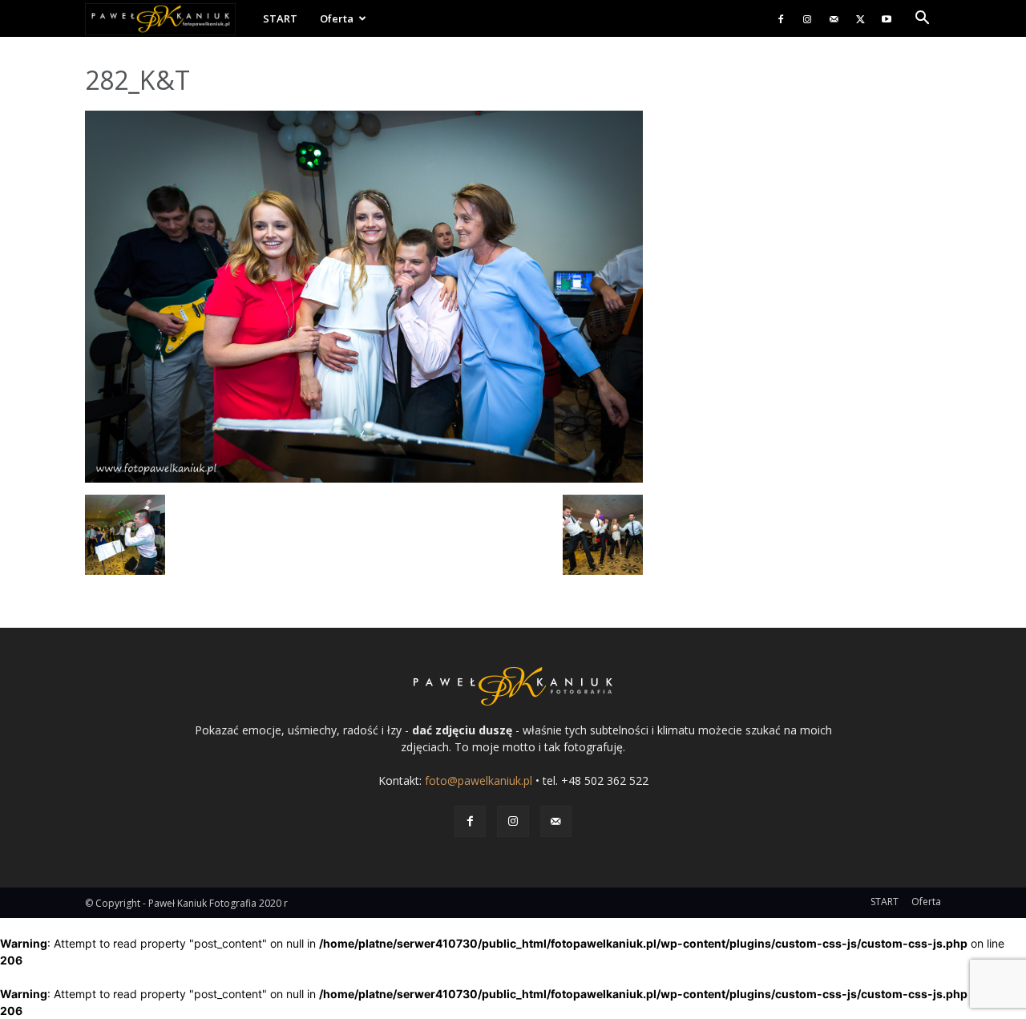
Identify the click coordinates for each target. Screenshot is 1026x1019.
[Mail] (834, 18)
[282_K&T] (364, 478)
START (280, 18)
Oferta (336, 18)
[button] (922, 19)
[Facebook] (781, 18)
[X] (860, 18)
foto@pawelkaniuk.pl (478, 780)
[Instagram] (807, 18)
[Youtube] (887, 18)
